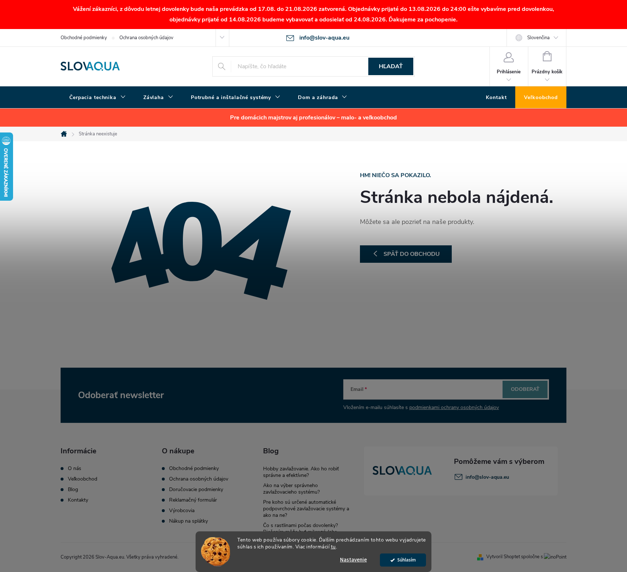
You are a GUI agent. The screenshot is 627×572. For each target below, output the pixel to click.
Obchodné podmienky (84, 37)
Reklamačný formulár (193, 500)
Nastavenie (353, 560)
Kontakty (78, 500)
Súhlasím (406, 559)
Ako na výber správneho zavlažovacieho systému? (291, 488)
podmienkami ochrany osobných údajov (454, 407)
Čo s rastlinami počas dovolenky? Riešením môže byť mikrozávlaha (300, 528)
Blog (73, 490)
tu (333, 546)
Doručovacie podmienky (196, 490)
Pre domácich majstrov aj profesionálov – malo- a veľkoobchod (313, 118)
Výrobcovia (181, 511)
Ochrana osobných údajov (146, 37)
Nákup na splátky (188, 521)
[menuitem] (98, 97)
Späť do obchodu (412, 254)
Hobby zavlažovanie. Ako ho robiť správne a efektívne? (301, 472)
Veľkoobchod (82, 479)
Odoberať (525, 389)
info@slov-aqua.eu (487, 477)
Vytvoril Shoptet (503, 556)
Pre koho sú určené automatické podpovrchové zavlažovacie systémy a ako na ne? (306, 509)
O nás (74, 468)
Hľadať (391, 66)
